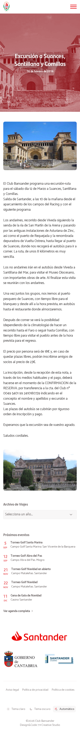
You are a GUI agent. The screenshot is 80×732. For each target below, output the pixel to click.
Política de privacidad (35, 689)
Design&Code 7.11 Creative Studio (40, 725)
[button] (73, 7)
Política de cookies (63, 689)
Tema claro (18, 709)
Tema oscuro (42, 709)
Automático (66, 709)
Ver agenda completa (16, 611)
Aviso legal (12, 689)
